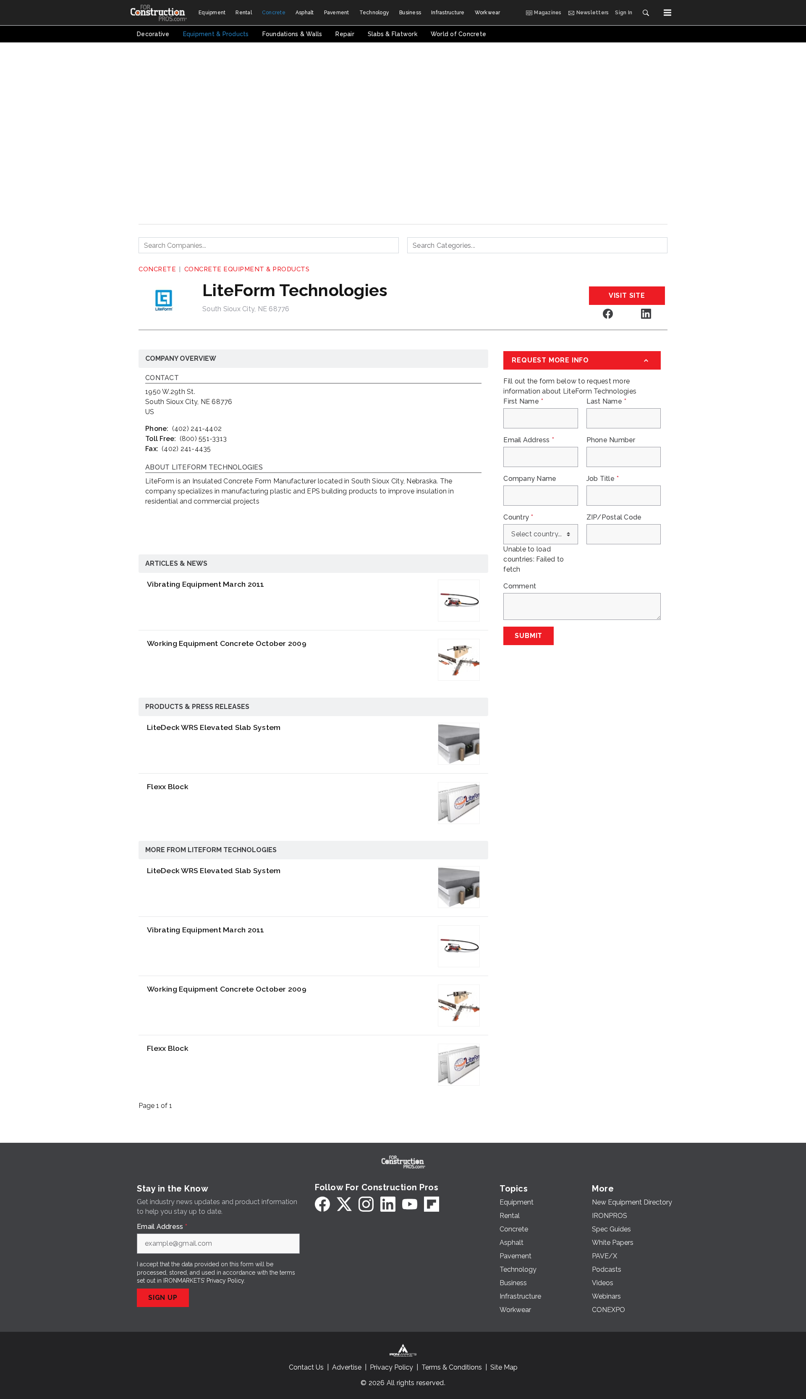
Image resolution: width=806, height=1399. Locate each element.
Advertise (346, 1367)
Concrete (157, 269)
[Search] (645, 12)
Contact (162, 378)
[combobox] (269, 245)
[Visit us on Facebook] (608, 313)
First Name (523, 401)
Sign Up (163, 1298)
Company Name (529, 478)
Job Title (602, 478)
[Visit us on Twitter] (344, 1204)
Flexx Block (167, 786)
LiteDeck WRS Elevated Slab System (213, 727)
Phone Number (611, 440)
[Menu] (667, 12)
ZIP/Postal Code (614, 517)
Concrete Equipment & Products (247, 269)
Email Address (528, 440)
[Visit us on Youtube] (409, 1204)
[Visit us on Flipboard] (431, 1204)
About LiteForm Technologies (204, 467)
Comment (519, 586)
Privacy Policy (225, 1280)
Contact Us (306, 1367)
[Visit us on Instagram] (366, 1204)
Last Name (606, 401)
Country (518, 517)
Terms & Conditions (451, 1367)
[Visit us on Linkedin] (646, 313)
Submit (528, 636)
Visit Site (627, 295)
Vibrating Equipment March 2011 (205, 584)
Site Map (504, 1367)
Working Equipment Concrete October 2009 (226, 643)
